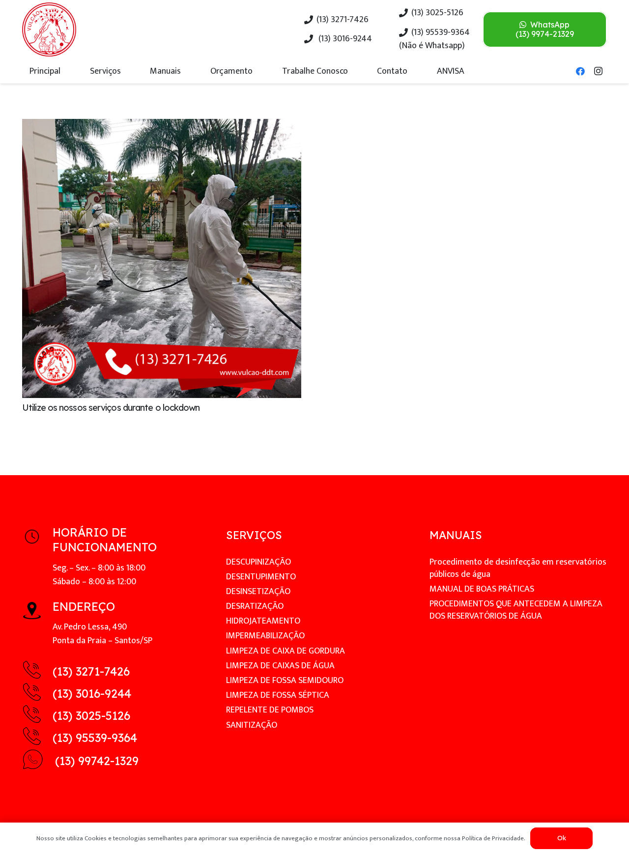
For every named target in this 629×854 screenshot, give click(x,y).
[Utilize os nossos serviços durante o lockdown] (161, 125)
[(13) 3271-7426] (37, 672)
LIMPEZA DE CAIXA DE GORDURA (285, 651)
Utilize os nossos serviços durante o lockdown (111, 407)
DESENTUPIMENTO (261, 576)
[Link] (49, 29)
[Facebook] (580, 71)
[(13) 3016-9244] (37, 694)
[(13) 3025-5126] (37, 716)
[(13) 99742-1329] (38, 761)
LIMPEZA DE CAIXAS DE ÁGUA (280, 665)
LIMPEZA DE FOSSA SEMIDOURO (284, 680)
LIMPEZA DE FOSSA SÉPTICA (277, 695)
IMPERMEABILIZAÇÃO (265, 635)
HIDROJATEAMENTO (263, 621)
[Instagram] (598, 71)
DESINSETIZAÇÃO (258, 591)
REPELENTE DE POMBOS (270, 710)
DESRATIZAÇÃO (255, 606)
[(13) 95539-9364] (37, 738)
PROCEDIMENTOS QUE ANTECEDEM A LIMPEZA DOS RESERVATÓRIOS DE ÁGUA (515, 610)
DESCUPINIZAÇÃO (258, 562)
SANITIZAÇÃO (251, 725)
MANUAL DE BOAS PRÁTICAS (481, 589)
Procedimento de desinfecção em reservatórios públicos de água (517, 568)
